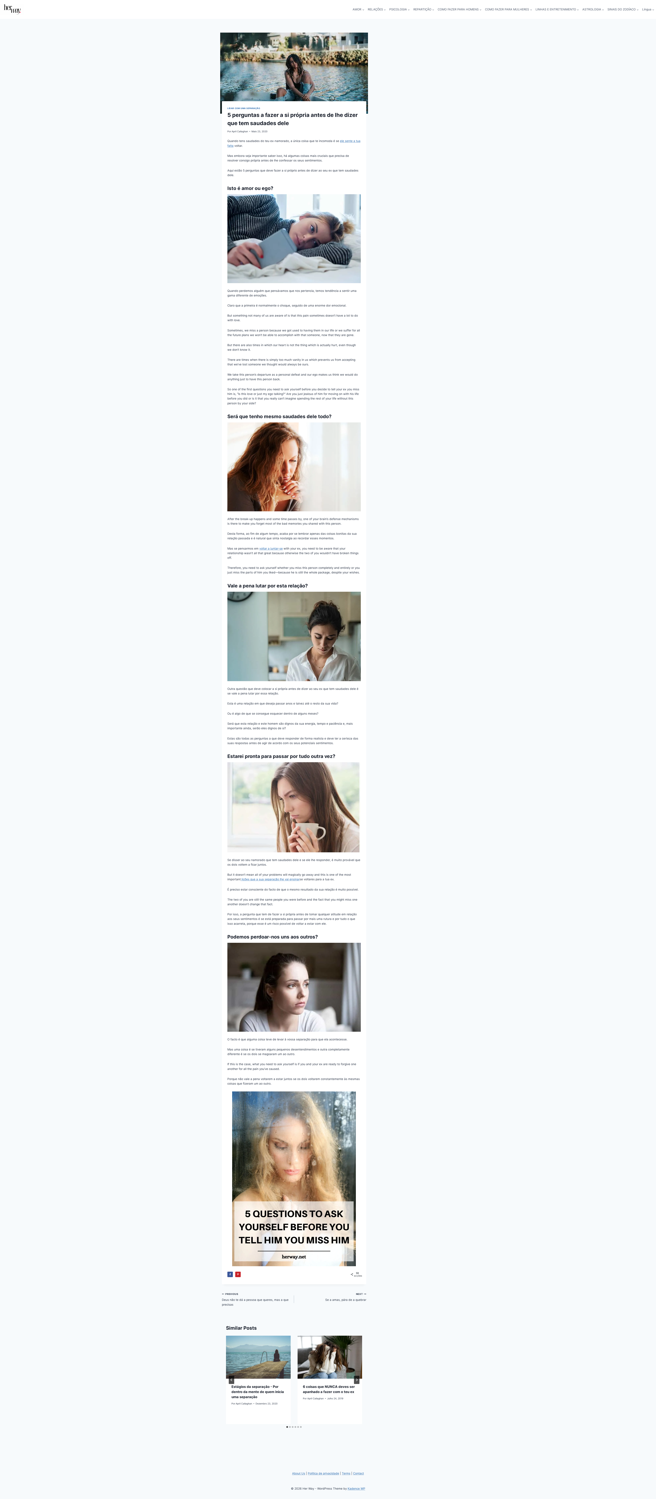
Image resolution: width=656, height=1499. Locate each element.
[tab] (287, 1427)
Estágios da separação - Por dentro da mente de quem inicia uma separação (257, 1392)
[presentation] (258, 1357)
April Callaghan (240, 131)
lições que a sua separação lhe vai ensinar (270, 879)
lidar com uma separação (243, 108)
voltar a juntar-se (271, 548)
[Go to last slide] (231, 1380)
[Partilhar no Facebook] (230, 1274)
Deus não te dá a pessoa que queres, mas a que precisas (255, 1299)
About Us (298, 1473)
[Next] (356, 1380)
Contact (358, 1473)
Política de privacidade (323, 1473)
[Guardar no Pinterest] (238, 1274)
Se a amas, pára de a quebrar (345, 1297)
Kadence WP (356, 1488)
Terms (346, 1473)
